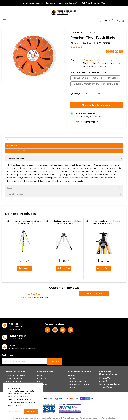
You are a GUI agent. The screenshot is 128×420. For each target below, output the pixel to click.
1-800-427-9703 (93, 3)
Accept (31, 411)
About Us (41, 378)
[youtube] (55, 330)
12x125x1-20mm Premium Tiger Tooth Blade (95, 78)
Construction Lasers (15, 375)
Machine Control (14, 381)
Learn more (13, 411)
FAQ (39, 381)
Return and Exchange (78, 384)
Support (103, 381)
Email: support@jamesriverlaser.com (39, 3)
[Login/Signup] (123, 20)
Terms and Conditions (109, 384)
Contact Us (104, 378)
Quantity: (75, 94)
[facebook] (47, 330)
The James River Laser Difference (18, 151)
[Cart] (114, 20)
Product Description (15, 158)
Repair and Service (77, 381)
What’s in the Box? (15, 194)
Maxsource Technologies (103, 418)
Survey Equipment (15, 378)
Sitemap (72, 387)
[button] (4, 20)
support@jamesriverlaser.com (22, 348)
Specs (9, 188)
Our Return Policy (13, 145)
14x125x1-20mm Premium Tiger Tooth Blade (95, 84)
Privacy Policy (105, 387)
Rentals (71, 378)
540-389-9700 (68, 3)
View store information (87, 122)
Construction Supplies (82, 32)
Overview (10, 140)
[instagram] (70, 330)
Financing (72, 375)
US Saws (74, 43)
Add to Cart (25, 268)
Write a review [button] (94, 293)
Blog (39, 375)
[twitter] (63, 330)
